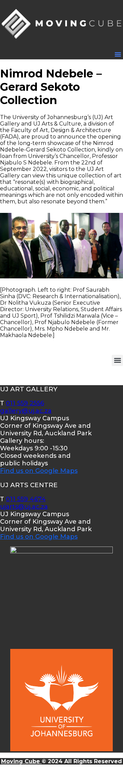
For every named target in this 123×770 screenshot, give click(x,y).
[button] (118, 54)
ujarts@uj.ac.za (24, 506)
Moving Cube (21, 761)
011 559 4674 (26, 499)
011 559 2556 (25, 403)
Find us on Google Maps (39, 471)
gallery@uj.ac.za (26, 411)
